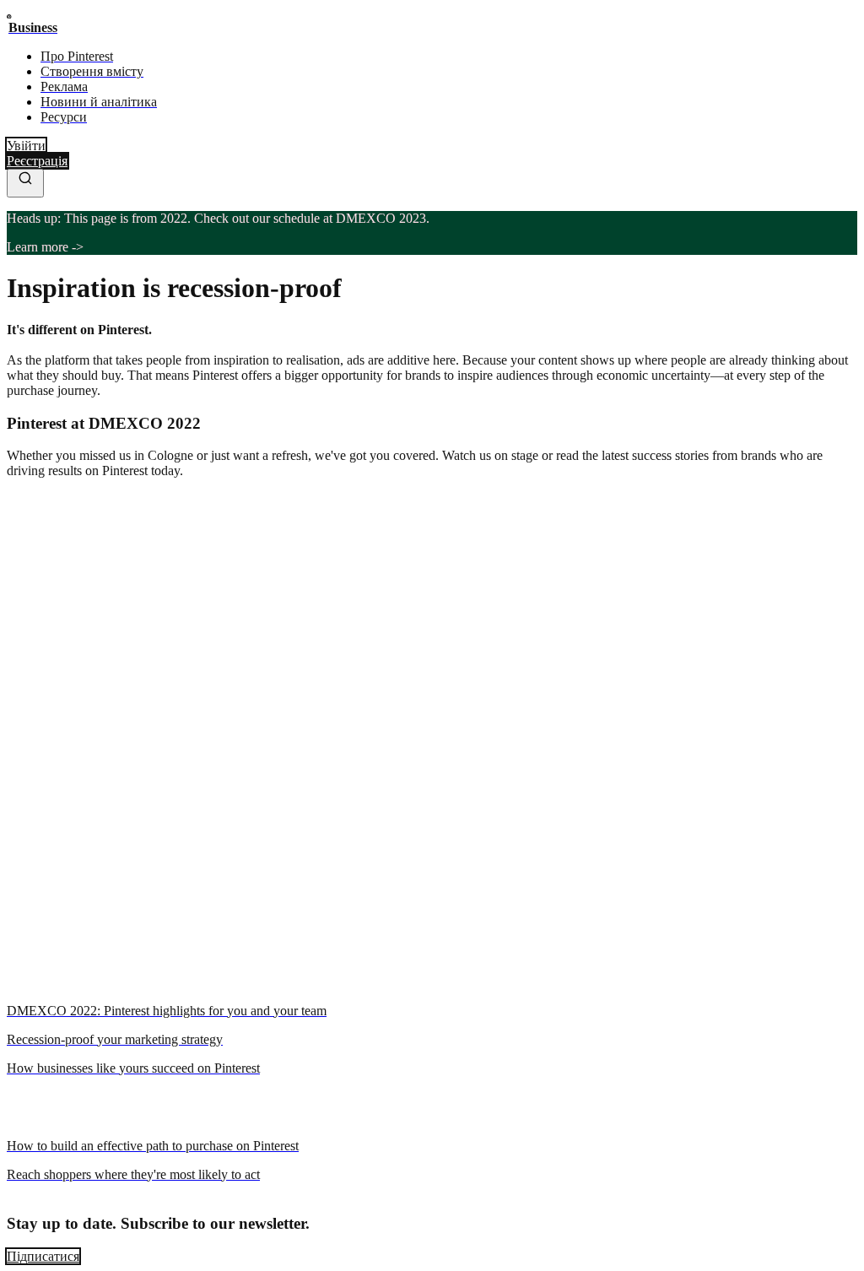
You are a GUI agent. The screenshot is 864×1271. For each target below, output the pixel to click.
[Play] (13, 1067)
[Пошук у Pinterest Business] (25, 183)
